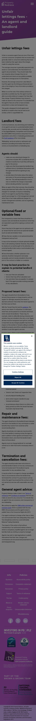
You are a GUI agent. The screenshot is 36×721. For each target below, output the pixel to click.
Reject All (18, 377)
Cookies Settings (18, 372)
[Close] (32, 336)
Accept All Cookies (18, 383)
